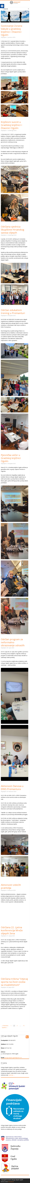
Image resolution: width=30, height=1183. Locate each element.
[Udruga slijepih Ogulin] (15, 3)
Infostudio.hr (11, 1181)
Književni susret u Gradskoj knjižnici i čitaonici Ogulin (11, 125)
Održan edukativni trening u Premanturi (13, 311)
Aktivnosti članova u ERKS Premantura (12, 787)
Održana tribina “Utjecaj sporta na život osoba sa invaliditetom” (14, 981)
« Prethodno (5, 1025)
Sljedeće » (4, 1027)
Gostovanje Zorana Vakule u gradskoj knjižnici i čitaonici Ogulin (11, 30)
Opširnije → (12, 1075)
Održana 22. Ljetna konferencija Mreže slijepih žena (12, 930)
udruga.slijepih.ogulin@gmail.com (13, 1057)
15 (23, 1025)
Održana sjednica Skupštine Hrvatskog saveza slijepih (12, 229)
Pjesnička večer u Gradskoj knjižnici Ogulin (11, 458)
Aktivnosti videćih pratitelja (11, 886)
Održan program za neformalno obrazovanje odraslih (13, 642)
